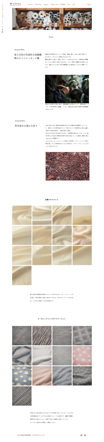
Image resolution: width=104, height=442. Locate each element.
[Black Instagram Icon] (2, 32)
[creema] (2, 27)
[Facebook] (81, 435)
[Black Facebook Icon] (2, 29)
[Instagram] (85, 435)
